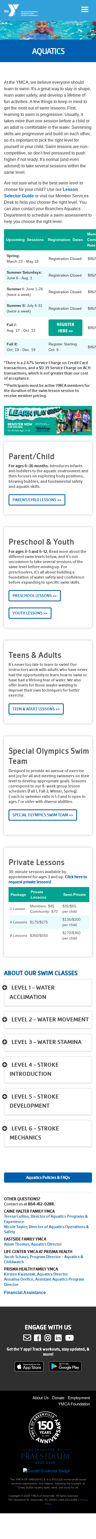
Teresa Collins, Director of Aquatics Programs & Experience (46, 1219)
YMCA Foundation (74, 1404)
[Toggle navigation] (85, 9)
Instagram (51, 1338)
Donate (58, 1397)
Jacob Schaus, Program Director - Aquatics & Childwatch (43, 1259)
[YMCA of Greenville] (21, 10)
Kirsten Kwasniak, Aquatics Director (36, 1274)
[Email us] (27, 1338)
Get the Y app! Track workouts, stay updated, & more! (48, 1351)
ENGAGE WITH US (48, 1327)
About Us (41, 1397)
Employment (79, 1397)
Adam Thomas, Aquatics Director (33, 1244)
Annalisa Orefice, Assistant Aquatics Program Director (44, 1282)
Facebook (41, 1338)
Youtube (69, 1338)
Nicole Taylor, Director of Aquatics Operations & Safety (46, 1229)
